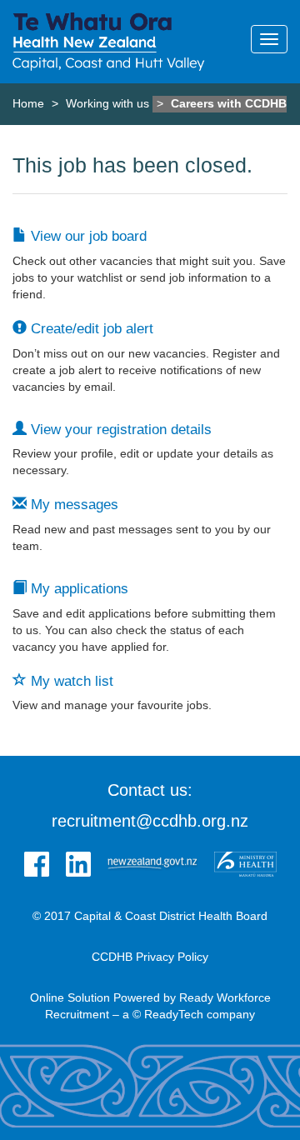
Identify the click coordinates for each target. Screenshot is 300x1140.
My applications (77, 589)
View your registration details (119, 430)
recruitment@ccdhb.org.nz (150, 821)
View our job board (87, 236)
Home (28, 103)
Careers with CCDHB (229, 103)
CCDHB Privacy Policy (150, 956)
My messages (72, 504)
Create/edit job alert (90, 329)
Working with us (107, 103)
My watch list (70, 681)
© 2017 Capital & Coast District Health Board (150, 915)
